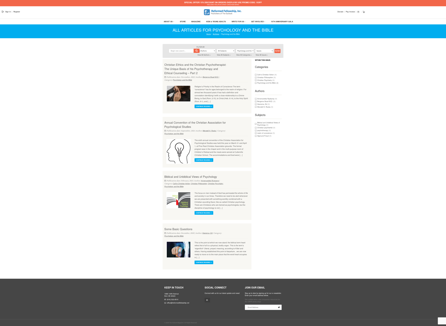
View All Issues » (262, 55)
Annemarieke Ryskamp (210, 180)
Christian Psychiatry (215, 183)
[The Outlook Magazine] (223, 12)
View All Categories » (244, 55)
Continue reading (203, 106)
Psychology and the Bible (182, 80)
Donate (340, 11)
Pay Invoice (350, 11)
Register (16, 11)
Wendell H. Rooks (209, 130)
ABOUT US (168, 21)
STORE (183, 21)
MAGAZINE (195, 21)
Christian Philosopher (199, 183)
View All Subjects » (224, 55)
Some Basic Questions (178, 229)
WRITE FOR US (238, 21)
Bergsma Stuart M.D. (211, 77)
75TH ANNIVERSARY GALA (282, 21)
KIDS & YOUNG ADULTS (216, 21)
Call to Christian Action (181, 183)
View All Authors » (204, 55)
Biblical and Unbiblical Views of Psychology (190, 177)
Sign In (8, 11)
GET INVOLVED (257, 21)
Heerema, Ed (207, 233)
